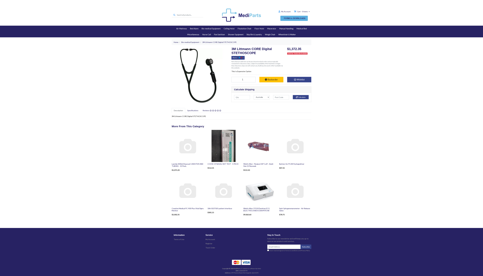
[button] (299, 79)
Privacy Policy (305, 250)
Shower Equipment (236, 34)
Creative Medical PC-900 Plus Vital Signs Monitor (188, 209)
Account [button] (286, 11)
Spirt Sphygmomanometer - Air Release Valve (294, 209)
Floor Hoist (259, 28)
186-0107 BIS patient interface (220, 208)
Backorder (272, 79)
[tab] (178, 110)
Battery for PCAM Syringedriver (291, 164)
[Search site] (174, 15)
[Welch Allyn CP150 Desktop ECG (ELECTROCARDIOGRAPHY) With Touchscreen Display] (259, 190)
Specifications (192, 110)
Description (178, 110)
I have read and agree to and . (289, 250)
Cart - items (302, 11)
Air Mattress (181, 28)
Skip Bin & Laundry (254, 34)
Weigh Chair (270, 34)
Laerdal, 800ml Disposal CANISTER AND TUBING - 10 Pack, (187, 165)
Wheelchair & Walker (287, 34)
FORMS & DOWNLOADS (294, 18)
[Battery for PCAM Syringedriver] (295, 146)
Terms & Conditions (291, 250)
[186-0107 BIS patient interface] (224, 190)
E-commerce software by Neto (251, 268)
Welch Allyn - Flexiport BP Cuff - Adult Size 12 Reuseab (258, 165)
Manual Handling (286, 28)
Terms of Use (179, 239)
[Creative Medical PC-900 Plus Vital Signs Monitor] (188, 190)
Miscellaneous (193, 34)
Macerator (271, 28)
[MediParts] (241, 15)
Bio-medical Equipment (211, 28)
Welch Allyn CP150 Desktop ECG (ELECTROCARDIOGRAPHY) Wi (256, 209)
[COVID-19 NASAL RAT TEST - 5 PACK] (224, 146)
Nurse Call (206, 34)
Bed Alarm (194, 28)
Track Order (210, 248)
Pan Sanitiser (219, 34)
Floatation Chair (244, 28)
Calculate (302, 97)
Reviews (206, 110)
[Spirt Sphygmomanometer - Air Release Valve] (295, 190)
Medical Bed (301, 28)
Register (209, 243)
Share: (235, 58)
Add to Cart (187, 160)
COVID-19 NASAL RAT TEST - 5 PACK (223, 164)
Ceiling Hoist (229, 28)
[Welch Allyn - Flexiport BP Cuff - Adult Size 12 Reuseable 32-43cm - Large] (259, 146)
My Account (210, 239)
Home (241, 2)
